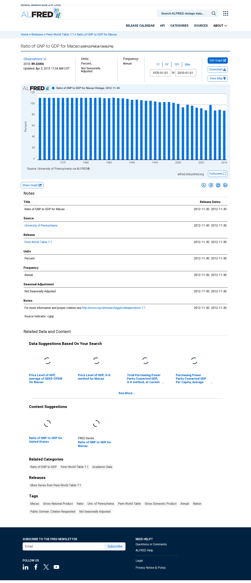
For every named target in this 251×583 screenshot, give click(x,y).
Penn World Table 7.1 (60, 34)
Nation (197, 503)
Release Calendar (140, 25)
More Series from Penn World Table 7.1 (55, 485)
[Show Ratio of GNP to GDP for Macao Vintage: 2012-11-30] (88, 88)
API (162, 25)
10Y (176, 64)
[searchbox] (188, 13)
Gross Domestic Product (160, 503)
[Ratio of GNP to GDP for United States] (47, 424)
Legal (139, 560)
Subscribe (114, 546)
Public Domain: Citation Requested (52, 511)
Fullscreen (216, 173)
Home (24, 34)
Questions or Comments (151, 544)
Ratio (80, 503)
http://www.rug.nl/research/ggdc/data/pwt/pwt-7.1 (114, 308)
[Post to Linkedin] (225, 185)
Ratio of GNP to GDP (43, 467)
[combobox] (188, 13)
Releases (37, 34)
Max (187, 64)
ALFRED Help (144, 550)
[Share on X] (204, 185)
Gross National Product (58, 503)
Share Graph (30, 185)
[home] (41, 13)
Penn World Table (129, 503)
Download (216, 69)
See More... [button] (127, 393)
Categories (179, 25)
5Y (166, 64)
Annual (184, 503)
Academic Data (102, 467)
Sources (201, 25)
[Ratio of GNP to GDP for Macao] (96, 424)
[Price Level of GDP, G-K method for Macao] (96, 361)
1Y (157, 64)
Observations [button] (33, 59)
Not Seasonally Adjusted (94, 511)
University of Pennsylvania (40, 225)
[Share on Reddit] (218, 185)
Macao (34, 503)
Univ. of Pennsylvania (100, 503)
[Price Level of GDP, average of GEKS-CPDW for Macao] (47, 361)
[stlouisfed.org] (41, 5)
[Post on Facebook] (211, 185)
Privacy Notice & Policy (151, 567)
